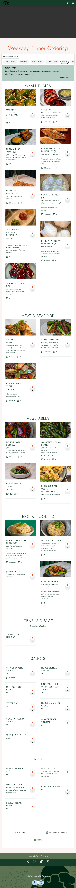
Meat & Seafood (10, 61)
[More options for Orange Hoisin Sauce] (32, 690)
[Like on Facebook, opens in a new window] (28, 862)
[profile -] (68, 3)
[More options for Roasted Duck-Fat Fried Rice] (32, 543)
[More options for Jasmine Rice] (32, 575)
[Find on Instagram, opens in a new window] (35, 862)
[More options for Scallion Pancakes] (32, 194)
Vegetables (24, 61)
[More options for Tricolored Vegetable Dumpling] (32, 233)
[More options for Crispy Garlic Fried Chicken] (32, 343)
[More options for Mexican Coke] (32, 788)
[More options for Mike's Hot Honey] (32, 738)
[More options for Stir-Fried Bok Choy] (32, 487)
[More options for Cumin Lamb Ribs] (67, 343)
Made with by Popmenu (24, 856)
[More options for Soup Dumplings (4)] (67, 198)
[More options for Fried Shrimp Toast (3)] (32, 152)
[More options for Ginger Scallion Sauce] (32, 671)
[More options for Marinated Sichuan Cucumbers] (32, 113)
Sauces (64, 61)
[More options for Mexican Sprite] (67, 772)
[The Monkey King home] (6, 2)
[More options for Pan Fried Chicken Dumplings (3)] (67, 152)
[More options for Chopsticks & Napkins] (32, 638)
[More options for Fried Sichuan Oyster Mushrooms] (67, 489)
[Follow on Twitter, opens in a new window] (48, 862)
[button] (20, 108)
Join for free (64, 77)
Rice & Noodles (37, 61)
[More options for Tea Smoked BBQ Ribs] (32, 287)
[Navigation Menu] (73, 3)
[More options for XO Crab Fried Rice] (67, 543)
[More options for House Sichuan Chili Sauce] (67, 671)
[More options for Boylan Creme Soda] (32, 806)
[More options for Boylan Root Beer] (67, 790)
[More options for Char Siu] (67, 113)
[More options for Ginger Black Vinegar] (67, 722)
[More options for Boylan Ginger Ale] (32, 772)
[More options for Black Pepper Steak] (32, 387)
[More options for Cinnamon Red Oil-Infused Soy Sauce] (67, 687)
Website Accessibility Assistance (38, 876)
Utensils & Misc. (52, 61)
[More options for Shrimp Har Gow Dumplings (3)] (67, 244)
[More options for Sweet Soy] (32, 706)
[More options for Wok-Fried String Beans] (67, 445)
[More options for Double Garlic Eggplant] (32, 445)
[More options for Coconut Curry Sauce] (32, 722)
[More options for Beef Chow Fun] (67, 585)
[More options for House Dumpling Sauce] (67, 706)
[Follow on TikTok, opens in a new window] (41, 862)
